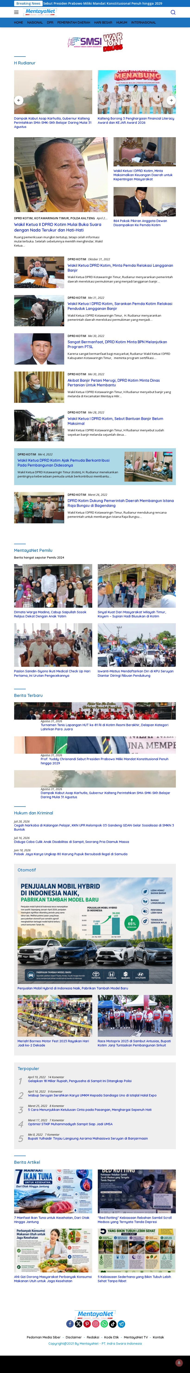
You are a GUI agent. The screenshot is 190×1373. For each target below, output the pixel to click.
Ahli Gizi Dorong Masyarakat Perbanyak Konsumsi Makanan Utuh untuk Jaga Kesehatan (53, 1279)
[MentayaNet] (39, 12)
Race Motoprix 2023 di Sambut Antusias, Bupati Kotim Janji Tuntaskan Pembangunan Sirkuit (134, 1043)
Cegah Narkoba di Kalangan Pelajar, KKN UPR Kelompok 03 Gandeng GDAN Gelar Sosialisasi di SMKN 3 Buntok (94, 827)
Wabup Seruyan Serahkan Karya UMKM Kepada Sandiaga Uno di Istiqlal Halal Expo (92, 1095)
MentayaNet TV (136, 1337)
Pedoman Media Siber (44, 1337)
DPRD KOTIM (23, 218)
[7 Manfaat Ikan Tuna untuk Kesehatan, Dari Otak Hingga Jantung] (53, 1191)
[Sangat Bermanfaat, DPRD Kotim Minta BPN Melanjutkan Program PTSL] (39, 349)
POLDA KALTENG (82, 218)
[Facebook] (70, 1324)
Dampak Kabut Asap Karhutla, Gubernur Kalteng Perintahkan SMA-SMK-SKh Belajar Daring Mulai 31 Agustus (52, 122)
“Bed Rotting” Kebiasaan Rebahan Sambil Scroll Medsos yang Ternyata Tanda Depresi (135, 1220)
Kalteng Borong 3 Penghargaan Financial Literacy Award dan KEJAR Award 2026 (136, 120)
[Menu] (17, 12)
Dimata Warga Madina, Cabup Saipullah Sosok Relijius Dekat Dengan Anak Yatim (50, 614)
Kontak (158, 1337)
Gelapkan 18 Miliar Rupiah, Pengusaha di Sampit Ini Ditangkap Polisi (80, 1081)
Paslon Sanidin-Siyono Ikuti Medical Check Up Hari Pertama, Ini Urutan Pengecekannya (52, 673)
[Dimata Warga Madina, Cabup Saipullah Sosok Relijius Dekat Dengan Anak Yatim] (53, 586)
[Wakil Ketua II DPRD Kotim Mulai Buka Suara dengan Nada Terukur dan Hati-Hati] (61, 174)
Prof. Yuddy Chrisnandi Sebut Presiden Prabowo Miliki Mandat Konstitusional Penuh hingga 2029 (104, 761)
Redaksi (93, 1337)
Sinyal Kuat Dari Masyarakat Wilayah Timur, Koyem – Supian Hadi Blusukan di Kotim (132, 614)
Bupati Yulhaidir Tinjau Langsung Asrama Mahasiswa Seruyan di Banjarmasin (88, 1138)
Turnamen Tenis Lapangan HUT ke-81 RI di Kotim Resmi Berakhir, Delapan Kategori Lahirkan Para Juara (104, 727)
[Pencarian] (173, 12)
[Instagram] (95, 1324)
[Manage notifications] (179, 1363)
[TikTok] (113, 1324)
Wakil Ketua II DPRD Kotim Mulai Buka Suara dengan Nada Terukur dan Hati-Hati (57, 227)
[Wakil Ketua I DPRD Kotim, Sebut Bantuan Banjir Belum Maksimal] (39, 425)
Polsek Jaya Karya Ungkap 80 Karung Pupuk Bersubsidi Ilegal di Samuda (70, 854)
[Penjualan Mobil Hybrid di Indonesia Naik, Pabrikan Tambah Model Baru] (95, 930)
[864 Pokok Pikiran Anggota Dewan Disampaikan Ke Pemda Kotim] (145, 201)
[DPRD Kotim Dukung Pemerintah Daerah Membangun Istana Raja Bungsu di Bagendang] (39, 507)
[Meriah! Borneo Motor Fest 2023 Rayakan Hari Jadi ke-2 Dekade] (55, 1016)
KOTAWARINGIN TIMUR (51, 218)
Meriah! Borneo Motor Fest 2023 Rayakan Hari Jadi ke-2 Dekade (53, 1043)
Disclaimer (74, 1337)
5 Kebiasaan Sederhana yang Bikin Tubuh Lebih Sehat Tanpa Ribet (134, 1279)
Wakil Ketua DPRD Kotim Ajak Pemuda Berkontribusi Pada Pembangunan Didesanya (64, 462)
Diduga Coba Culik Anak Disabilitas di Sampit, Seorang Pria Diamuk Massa (71, 842)
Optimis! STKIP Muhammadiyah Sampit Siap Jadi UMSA (70, 1124)
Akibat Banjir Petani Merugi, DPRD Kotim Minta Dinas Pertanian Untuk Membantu (114, 383)
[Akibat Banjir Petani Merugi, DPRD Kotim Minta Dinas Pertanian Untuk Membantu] (39, 387)
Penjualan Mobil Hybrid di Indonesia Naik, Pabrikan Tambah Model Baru (73, 988)
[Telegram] (121, 1324)
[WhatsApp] (104, 1324)
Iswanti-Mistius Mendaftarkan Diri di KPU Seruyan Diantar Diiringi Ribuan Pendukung (136, 673)
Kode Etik (111, 1337)
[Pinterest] (87, 1324)
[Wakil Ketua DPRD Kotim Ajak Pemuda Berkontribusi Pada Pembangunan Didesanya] (148, 467)
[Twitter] (78, 1324)
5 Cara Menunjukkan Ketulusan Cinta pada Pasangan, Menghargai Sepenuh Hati (90, 1110)
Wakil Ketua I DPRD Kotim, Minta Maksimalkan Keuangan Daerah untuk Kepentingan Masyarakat (143, 175)
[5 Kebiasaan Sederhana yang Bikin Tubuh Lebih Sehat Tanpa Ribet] (137, 1250)
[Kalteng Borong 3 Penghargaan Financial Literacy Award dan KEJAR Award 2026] (137, 92)
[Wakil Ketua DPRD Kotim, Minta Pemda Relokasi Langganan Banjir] (39, 272)
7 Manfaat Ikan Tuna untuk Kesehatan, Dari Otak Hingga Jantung (51, 1220)
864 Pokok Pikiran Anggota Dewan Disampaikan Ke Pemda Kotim (140, 223)
